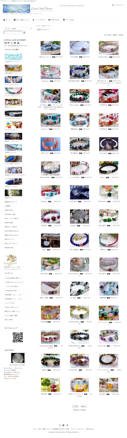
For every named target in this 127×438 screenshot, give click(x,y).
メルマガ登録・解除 (11, 315)
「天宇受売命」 (103, 105)
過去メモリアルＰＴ (11, 243)
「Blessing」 (44, 201)
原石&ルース (9, 197)
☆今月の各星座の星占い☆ (13, 278)
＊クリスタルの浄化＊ (12, 286)
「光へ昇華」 (73, 298)
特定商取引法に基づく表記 (60, 429)
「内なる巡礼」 (102, 225)
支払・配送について (22, 20)
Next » (84, 406)
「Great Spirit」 (73, 201)
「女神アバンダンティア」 (75, 394)
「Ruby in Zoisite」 (74, 105)
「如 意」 (44, 249)
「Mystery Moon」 (103, 57)
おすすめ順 (107, 35)
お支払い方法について (12, 307)
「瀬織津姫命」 (74, 129)
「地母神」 (44, 370)
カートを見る (70, 20)
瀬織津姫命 (103, 297)
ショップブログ (40, 20)
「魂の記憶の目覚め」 (74, 81)
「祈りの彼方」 (103, 153)
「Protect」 (102, 177)
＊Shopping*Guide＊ (11, 290)
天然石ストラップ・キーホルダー (15, 175)
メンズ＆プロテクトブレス (13, 118)
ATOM (11, 319)
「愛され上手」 (45, 153)
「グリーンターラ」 (102, 322)
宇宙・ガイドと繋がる (12, 218)
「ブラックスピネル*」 (103, 370)
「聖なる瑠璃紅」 (74, 249)
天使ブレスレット (10, 107)
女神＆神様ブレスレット (12, 73)
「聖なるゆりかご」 (103, 81)
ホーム (8, 20)
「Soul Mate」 (43, 105)
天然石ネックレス (10, 152)
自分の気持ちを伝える (12, 231)
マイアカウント (119, 5)
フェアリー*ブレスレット (13, 96)
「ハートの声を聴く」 (74, 177)
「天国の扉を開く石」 (74, 346)
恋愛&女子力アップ (11, 202)
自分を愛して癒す (10, 214)
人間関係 (7, 206)
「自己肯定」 (102, 394)
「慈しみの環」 (102, 346)
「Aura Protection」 (73, 273)
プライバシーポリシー (77, 429)
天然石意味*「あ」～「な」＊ (14, 294)
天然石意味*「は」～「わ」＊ (14, 299)
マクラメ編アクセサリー (12, 163)
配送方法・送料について (12, 311)
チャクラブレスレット (12, 130)
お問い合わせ (55, 20)
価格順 (115, 35)
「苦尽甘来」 (44, 225)
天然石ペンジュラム (11, 186)
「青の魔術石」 (74, 153)
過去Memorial (9, 247)
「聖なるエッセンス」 (45, 57)
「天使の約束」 (44, 273)
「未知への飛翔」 (44, 297)
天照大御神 (44, 322)
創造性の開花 (9, 222)
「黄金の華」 (44, 394)
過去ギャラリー (46, 26)
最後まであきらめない (12, 235)
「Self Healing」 (102, 201)
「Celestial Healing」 (74, 322)
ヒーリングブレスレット (12, 84)
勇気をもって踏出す (11, 227)
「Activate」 (73, 225)
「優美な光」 (103, 249)
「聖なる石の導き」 (45, 177)
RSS (6, 319)
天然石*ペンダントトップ (13, 141)
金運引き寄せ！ (9, 210)
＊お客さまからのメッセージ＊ (14, 282)
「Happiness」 (45, 81)
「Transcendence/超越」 (46, 346)
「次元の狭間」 (74, 57)
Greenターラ (45, 129)
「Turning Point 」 (73, 370)
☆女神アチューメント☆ (12, 61)
